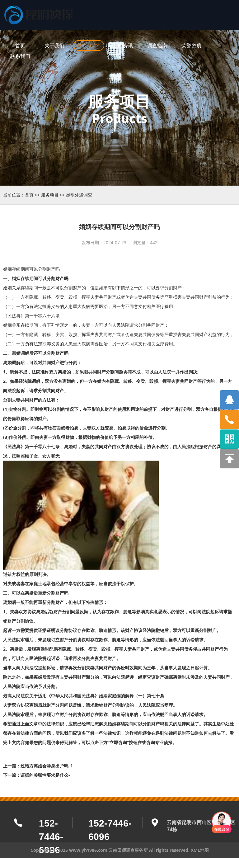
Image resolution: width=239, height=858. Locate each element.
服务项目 (50, 195)
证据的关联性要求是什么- (45, 775)
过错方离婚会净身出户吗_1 (47, 766)
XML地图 (200, 850)
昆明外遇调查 (79, 195)
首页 (29, 195)
